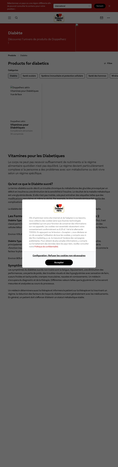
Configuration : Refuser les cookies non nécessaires (59, 255)
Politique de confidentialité (46, 246)
